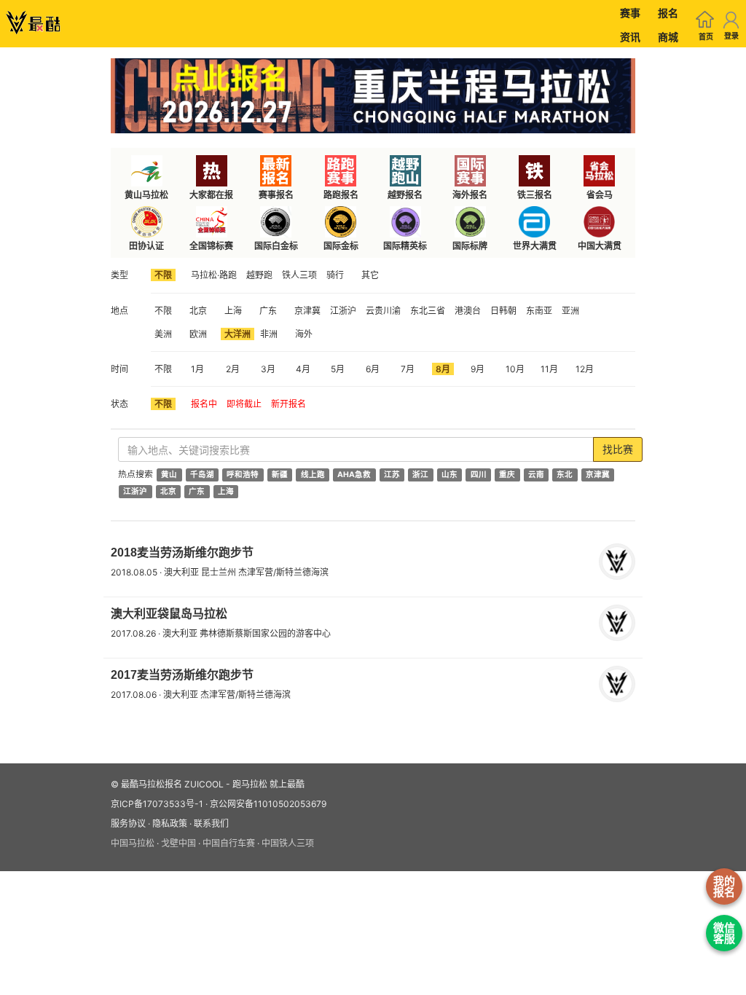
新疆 (280, 474)
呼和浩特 (243, 474)
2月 (233, 368)
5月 (338, 368)
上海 (233, 310)
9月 (477, 368)
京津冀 (307, 310)
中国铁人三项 (288, 843)
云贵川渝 (383, 310)
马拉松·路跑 (214, 275)
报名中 (204, 403)
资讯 (630, 37)
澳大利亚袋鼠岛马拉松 (169, 613)
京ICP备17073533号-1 (157, 803)
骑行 (335, 275)
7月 (408, 368)
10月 (515, 368)
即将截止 (244, 403)
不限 (163, 275)
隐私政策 (169, 823)
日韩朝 (503, 310)
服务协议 (128, 823)
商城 (668, 37)
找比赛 (617, 449)
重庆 (507, 474)
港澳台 (468, 310)
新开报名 (288, 403)
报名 (668, 13)
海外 (304, 334)
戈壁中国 (178, 843)
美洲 (163, 334)
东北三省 (427, 310)
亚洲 (570, 310)
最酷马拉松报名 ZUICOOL (172, 784)
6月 (373, 368)
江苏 (392, 474)
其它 (370, 275)
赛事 (630, 13)
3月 (268, 368)
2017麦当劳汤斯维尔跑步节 (182, 675)
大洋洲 (237, 334)
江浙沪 (343, 310)
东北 (565, 474)
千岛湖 (202, 474)
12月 (585, 368)
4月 (303, 368)
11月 (549, 368)
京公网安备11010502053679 (268, 803)
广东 (268, 310)
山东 (449, 474)
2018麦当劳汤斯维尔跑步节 (182, 552)
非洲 (269, 334)
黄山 (169, 474)
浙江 (420, 474)
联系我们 (211, 823)
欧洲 (198, 334)
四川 (479, 474)
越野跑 (259, 275)
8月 (443, 368)
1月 (197, 368)
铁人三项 (299, 275)
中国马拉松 (132, 843)
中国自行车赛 (229, 843)
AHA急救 (354, 474)
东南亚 (539, 310)
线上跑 (313, 474)
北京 (198, 310)
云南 (536, 474)
